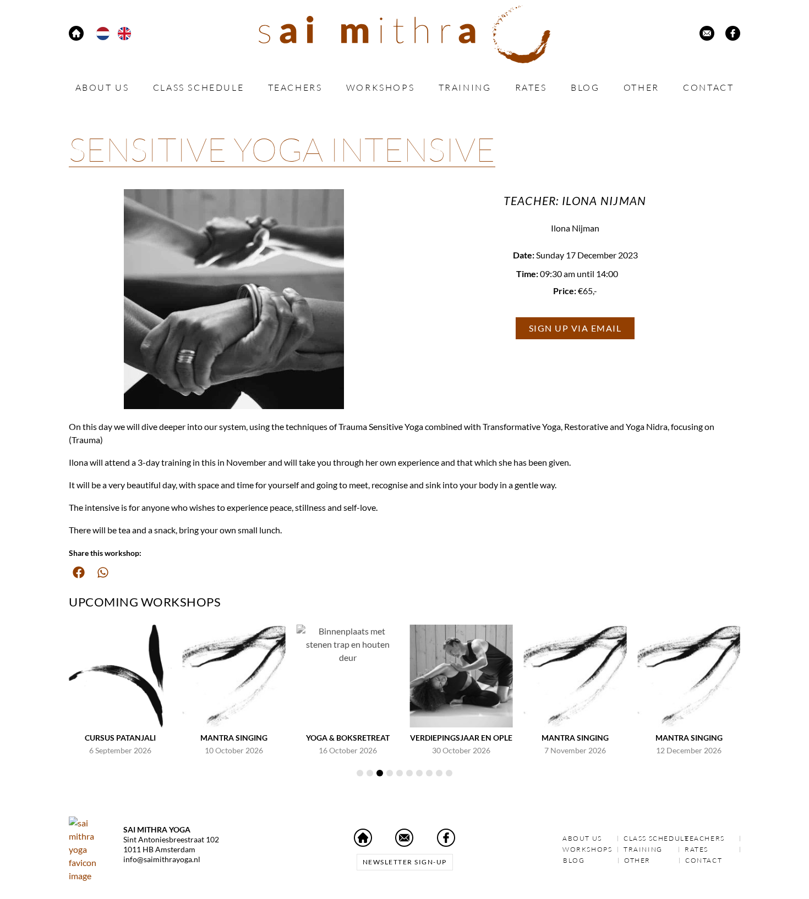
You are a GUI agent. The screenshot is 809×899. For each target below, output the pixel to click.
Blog (585, 87)
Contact (708, 87)
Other (641, 87)
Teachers (295, 87)
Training (465, 87)
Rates (531, 87)
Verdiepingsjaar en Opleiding (472, 737)
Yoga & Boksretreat (348, 737)
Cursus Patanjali (120, 737)
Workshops (380, 87)
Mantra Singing (233, 737)
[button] (79, 572)
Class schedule (198, 87)
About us (102, 87)
